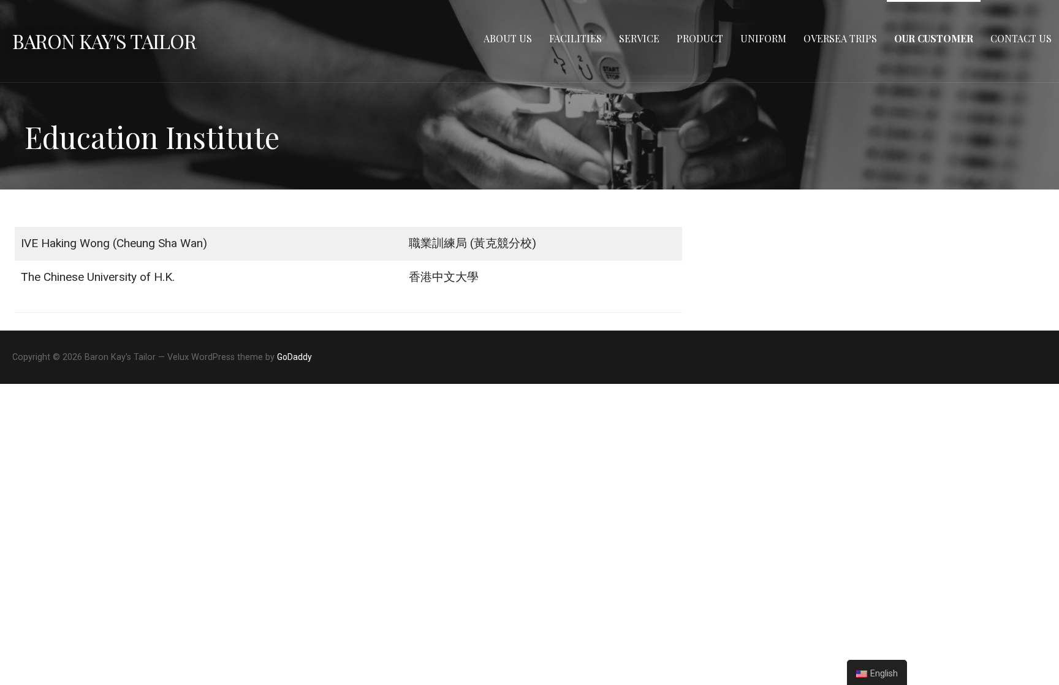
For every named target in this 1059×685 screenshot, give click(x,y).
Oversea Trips (840, 38)
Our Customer (933, 38)
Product (700, 38)
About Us (508, 38)
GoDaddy (294, 357)
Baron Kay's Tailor (104, 41)
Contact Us (1021, 38)
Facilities (575, 38)
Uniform (763, 38)
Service (639, 38)
